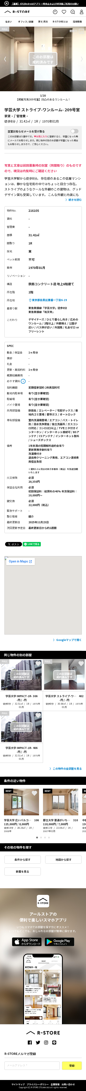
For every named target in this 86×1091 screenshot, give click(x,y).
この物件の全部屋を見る (67, 768)
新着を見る (22, 871)
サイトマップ (18, 1084)
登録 (72, 1066)
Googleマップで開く (69, 640)
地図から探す (63, 859)
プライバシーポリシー (38, 1084)
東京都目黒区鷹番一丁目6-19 (49, 300)
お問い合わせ (68, 1084)
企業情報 (55, 1084)
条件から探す (22, 859)
